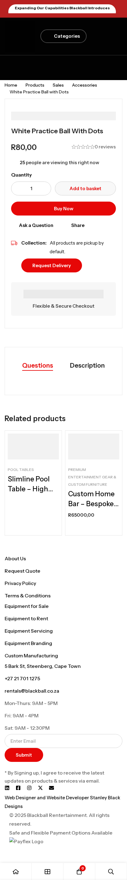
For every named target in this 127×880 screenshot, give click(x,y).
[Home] (16, 871)
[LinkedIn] (7, 787)
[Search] (111, 871)
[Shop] (47, 871)
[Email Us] (51, 787)
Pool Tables (21, 469)
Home (11, 85)
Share (77, 225)
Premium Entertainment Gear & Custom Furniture (92, 477)
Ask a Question (36, 225)
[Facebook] (18, 787)
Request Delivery (51, 265)
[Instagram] (29, 787)
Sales (58, 85)
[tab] (37, 366)
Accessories (84, 85)
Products (35, 85)
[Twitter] (40, 787)
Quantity (21, 175)
